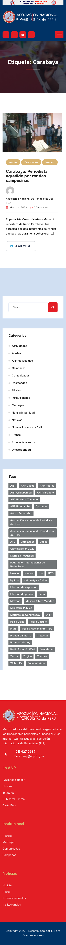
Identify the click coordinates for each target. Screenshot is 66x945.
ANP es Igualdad (22, 360)
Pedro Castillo (38, 621)
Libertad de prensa (22, 594)
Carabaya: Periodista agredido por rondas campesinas (27, 176)
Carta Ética (9, 805)
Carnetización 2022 (22, 548)
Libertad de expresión (23, 587)
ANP (12, 485)
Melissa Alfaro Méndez (40, 601)
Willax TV (16, 663)
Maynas (15, 601)
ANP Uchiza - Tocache (24, 499)
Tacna (14, 656)
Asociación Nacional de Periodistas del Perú (32, 532)
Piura (13, 628)
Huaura (29, 573)
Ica (41, 573)
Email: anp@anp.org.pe (29, 756)
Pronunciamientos (23, 442)
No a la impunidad (23, 412)
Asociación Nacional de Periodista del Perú (31, 522)
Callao (44, 541)
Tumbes (42, 656)
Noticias (50, 162)
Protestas (42, 635)
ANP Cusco (27, 485)
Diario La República (22, 555)
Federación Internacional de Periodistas (27, 564)
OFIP (48, 614)
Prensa (16, 435)
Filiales (16, 390)
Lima (42, 594)
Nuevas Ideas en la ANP (27, 427)
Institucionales (21, 397)
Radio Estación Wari (22, 649)
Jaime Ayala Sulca (35, 580)
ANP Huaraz (47, 485)
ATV (12, 541)
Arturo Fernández (21, 513)
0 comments (41, 207)
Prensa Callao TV (20, 635)
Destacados (31, 162)
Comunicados (20, 375)
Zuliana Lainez (36, 663)
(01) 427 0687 (25, 751)
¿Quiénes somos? (14, 779)
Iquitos (14, 580)
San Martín (46, 649)
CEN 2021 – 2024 (14, 799)
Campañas (18, 368)
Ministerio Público (21, 607)
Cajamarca (27, 541)
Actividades (19, 345)
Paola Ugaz (17, 621)
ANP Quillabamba (21, 492)
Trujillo (27, 656)
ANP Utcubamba (20, 506)
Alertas (13, 162)
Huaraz (14, 573)
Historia (7, 786)
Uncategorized (21, 449)
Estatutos (8, 792)
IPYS (51, 573)
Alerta (6, 891)
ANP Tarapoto (45, 492)
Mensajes (18, 405)
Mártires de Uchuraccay (25, 614)
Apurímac (42, 506)
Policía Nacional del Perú (37, 628)
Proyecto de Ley (20, 642)
